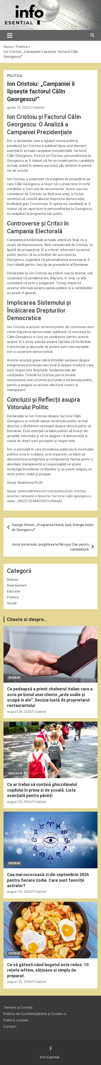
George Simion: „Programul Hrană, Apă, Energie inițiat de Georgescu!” (53, 527)
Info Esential (49, 1057)
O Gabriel (37, 107)
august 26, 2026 (19, 712)
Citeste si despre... (27, 619)
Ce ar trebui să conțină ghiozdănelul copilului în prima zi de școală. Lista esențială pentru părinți (42, 790)
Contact (10, 1026)
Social (11, 603)
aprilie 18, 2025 (18, 107)
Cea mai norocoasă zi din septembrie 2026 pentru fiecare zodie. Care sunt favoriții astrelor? (48, 880)
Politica (14, 76)
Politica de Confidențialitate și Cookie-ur (35, 1014)
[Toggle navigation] (10, 35)
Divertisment (17, 585)
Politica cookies (16, 1020)
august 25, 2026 (19, 892)
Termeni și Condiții (18, 1007)
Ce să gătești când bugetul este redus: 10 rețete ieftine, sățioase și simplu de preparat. (48, 970)
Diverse (12, 579)
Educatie (13, 591)
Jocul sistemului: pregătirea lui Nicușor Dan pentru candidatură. (50, 546)
